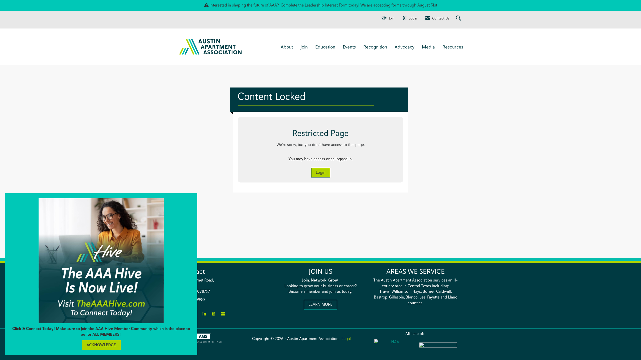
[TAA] (438, 348)
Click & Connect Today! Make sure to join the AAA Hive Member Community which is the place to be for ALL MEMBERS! (101, 331)
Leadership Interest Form (326, 5)
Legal (346, 338)
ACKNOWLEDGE (101, 345)
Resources (452, 47)
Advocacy (404, 47)
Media (428, 47)
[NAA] (393, 347)
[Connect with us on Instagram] (213, 314)
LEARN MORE (320, 304)
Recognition (375, 47)
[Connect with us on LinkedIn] (204, 314)
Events (349, 47)
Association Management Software (200, 342)
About (287, 47)
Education (325, 47)
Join (304, 47)
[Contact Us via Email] (223, 314)
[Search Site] (459, 18)
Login (321, 172)
